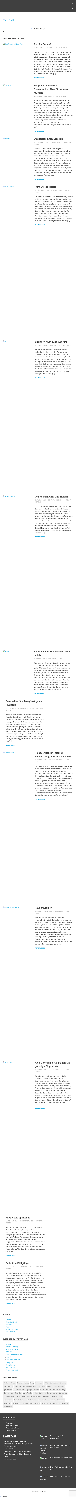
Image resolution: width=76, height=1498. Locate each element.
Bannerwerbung (23, 1383)
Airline (13, 1383)
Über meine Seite (13, 1359)
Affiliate (6, 1383)
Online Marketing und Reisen (51, 496)
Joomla (6, 1393)
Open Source (10, 1365)
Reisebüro (46, 1396)
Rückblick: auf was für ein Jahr (61, 1458)
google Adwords (33, 1390)
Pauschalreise (36, 1396)
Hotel (42, 1390)
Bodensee (39, 1383)
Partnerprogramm (23, 1396)
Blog (32, 1383)
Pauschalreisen (43, 907)
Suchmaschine (43, 1400)
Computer (9, 1363)
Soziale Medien (19, 1400)
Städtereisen (31, 1400)
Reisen (8, 1320)
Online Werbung (9, 1396)
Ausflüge (9, 1324)
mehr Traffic (27, 1393)
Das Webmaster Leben (15, 1355)
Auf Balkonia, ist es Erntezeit (60, 1476)
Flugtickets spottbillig (18, 1217)
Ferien (61, 658)
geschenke (8, 1390)
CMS (9, 1357)
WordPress (8, 1407)
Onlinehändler (38, 1393)
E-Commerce (10, 1332)
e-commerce (8, 1386)
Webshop (25, 1403)
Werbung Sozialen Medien (59, 1403)
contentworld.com (53, 142)
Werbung (44, 1403)
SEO (60, 1396)
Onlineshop (63, 1393)
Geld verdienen (59, 1386)
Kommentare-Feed (12, 1428)
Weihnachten (35, 1403)
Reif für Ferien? (42, 44)
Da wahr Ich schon (12, 1322)
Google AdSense (19, 1390)
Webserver (16, 1403)
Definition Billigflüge (17, 1263)
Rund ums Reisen (61, 96)
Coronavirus (54, 1383)
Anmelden (9, 1423)
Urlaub (52, 1400)
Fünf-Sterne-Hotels (45, 186)
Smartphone (8, 1400)
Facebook (17, 1386)
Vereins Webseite (12, 1349)
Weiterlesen (39, 78)
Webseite (9, 1351)
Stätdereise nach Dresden (48, 138)
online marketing (51, 1393)
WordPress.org (11, 1430)
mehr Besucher (16, 1393)
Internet (8, 1344)
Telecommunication (12, 1370)
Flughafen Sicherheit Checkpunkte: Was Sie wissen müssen (51, 89)
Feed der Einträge (12, 1425)
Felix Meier (49, 47)
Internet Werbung (12, 1347)
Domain (63, 1383)
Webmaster (61, 1400)
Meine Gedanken (61, 47)
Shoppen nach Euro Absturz (51, 341)
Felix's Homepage (29, 1386)
